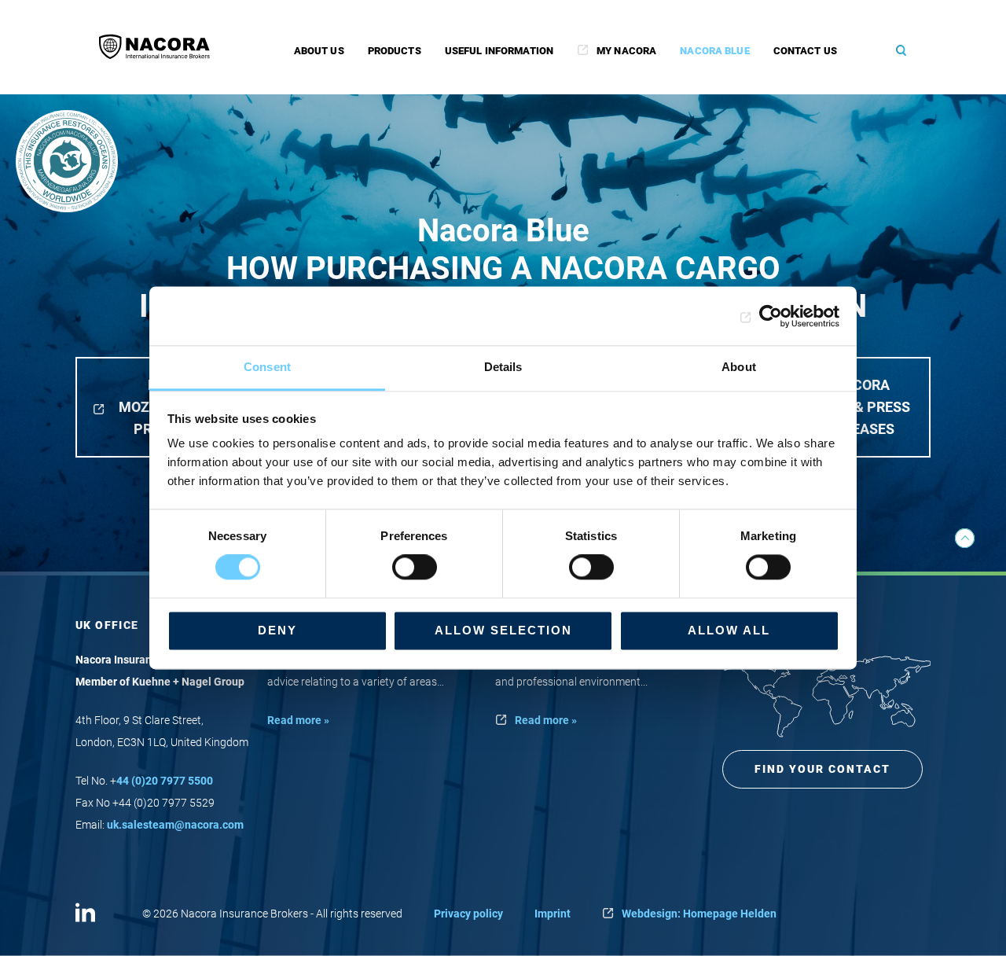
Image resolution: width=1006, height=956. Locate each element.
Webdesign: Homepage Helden (699, 913)
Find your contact (822, 769)
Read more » (298, 720)
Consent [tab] (267, 366)
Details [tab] (503, 366)
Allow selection (503, 630)
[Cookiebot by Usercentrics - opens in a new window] (770, 316)
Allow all (729, 630)
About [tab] (738, 366)
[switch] (414, 567)
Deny (277, 630)
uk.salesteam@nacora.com (175, 824)
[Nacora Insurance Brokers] (161, 46)
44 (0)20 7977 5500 (164, 780)
